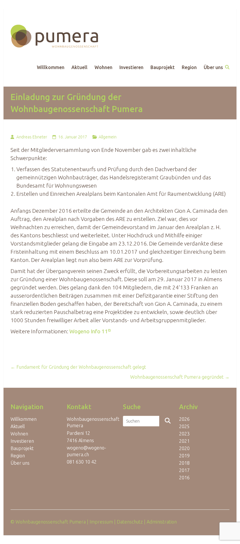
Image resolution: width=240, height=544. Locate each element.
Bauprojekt (162, 67)
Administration (162, 521)
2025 (184, 426)
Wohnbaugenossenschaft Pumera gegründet (179, 377)
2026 (184, 419)
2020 (184, 448)
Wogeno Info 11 (88, 331)
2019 (184, 455)
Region (189, 67)
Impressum (101, 521)
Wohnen (103, 67)
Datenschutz (130, 521)
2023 (184, 433)
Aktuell (79, 67)
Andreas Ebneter (31, 137)
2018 (184, 463)
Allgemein (107, 137)
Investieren (131, 67)
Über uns (213, 67)
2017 (184, 470)
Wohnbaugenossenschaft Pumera (51, 521)
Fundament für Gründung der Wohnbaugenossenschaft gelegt (78, 367)
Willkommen (50, 67)
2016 (184, 477)
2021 (184, 441)
